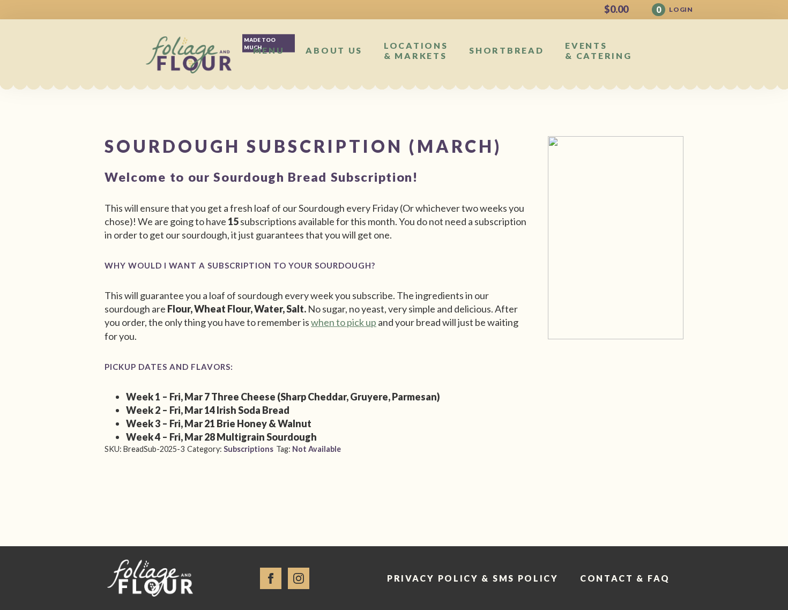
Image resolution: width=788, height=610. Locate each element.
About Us (334, 50)
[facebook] (270, 578)
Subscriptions (248, 448)
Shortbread (506, 50)
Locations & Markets (416, 50)
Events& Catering (598, 50)
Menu (269, 50)
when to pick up (343, 322)
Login (681, 9)
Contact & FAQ (625, 578)
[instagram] (298, 578)
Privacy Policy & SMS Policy (473, 578)
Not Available (316, 448)
